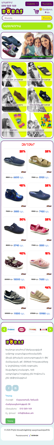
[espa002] (14, 263)
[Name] (14, 74)
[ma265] (39, 297)
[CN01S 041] (14, 161)
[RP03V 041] (39, 195)
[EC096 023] (39, 263)
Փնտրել (47, 18)
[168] (39, 229)
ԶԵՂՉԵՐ (28, 144)
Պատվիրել (47, 4)
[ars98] (14, 195)
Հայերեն (31, 4)
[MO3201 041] (14, 229)
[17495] (39, 161)
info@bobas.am (26, 413)
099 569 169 (9, 4)
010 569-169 (26, 408)
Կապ (10, 420)
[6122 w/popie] (14, 297)
